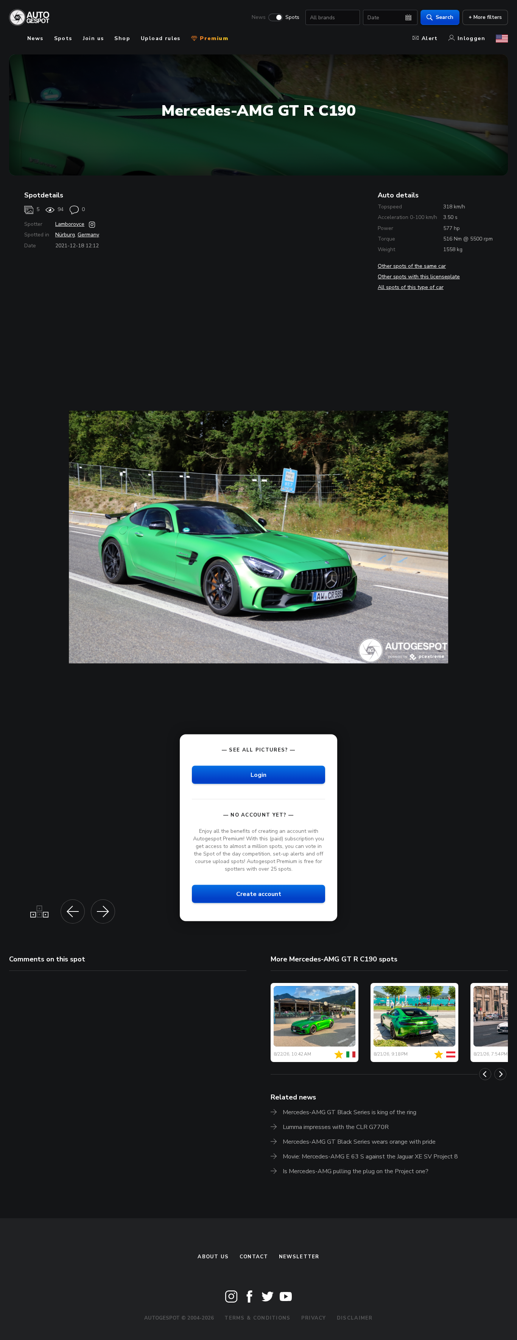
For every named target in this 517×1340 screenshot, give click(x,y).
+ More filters (485, 17)
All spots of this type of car (411, 287)
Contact (254, 1256)
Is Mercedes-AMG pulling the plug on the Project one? (355, 1171)
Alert (430, 38)
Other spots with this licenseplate (419, 276)
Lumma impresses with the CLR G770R (336, 1127)
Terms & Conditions (257, 1318)
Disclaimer (355, 1318)
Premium (213, 38)
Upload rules (161, 38)
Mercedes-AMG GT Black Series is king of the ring (349, 1112)
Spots (292, 17)
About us (213, 1256)
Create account (258, 894)
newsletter (299, 1256)
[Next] (500, 1074)
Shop (122, 38)
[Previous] (485, 1074)
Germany (88, 234)
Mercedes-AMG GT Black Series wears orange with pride (359, 1142)
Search (444, 17)
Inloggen (471, 38)
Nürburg (65, 234)
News (259, 17)
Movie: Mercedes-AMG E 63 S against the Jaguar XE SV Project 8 (370, 1156)
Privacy (313, 1318)
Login (258, 774)
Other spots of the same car (412, 266)
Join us (93, 38)
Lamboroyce (69, 224)
